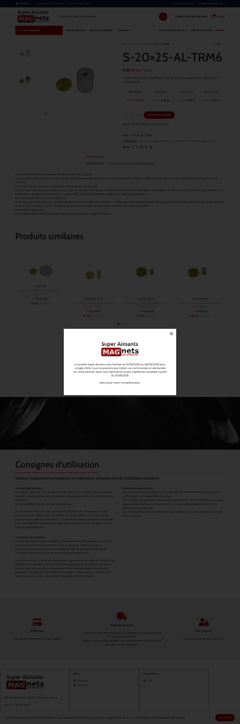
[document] (120, 362)
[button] (171, 333)
